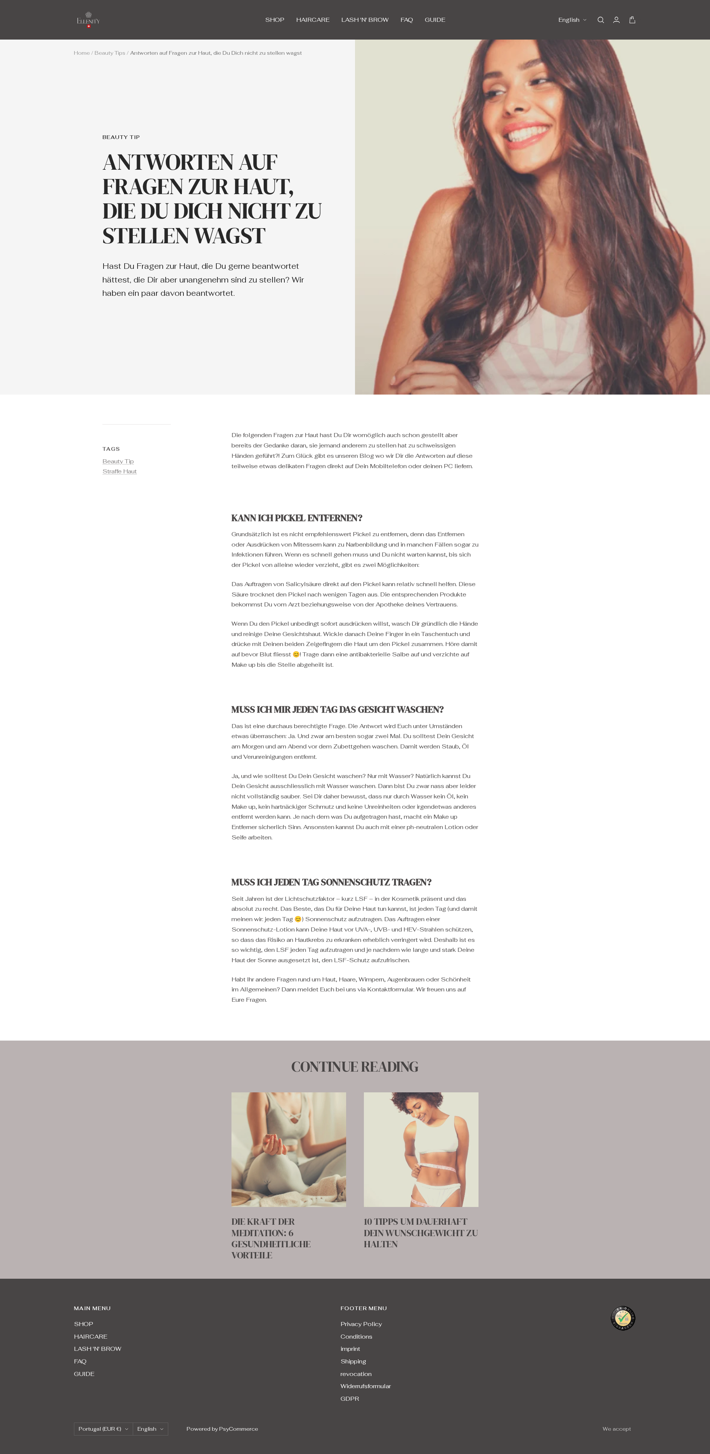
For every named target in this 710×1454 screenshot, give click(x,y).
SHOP (274, 20)
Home (82, 53)
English (569, 19)
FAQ (406, 20)
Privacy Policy (361, 1324)
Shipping (353, 1361)
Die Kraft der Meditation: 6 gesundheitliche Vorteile (271, 1238)
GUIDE (435, 20)
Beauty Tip (121, 137)
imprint (350, 1349)
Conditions (356, 1336)
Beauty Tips (110, 53)
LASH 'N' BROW (365, 20)
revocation (356, 1374)
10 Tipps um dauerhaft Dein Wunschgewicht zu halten (421, 1233)
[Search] (601, 20)
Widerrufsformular (366, 1386)
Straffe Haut (119, 471)
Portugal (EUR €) (100, 1429)
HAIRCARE (312, 20)
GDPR (350, 1399)
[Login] (616, 20)
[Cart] (632, 19)
